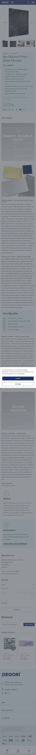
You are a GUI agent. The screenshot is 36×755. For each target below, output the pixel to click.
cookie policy (20, 374)
